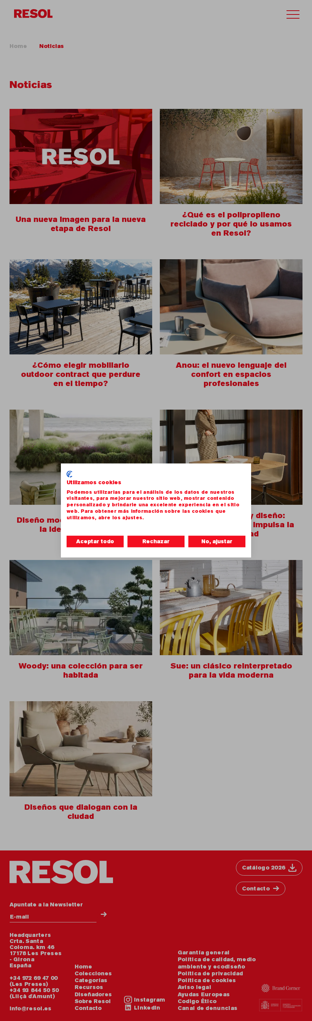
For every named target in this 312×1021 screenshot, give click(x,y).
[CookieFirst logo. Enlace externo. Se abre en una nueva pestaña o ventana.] (69, 474)
